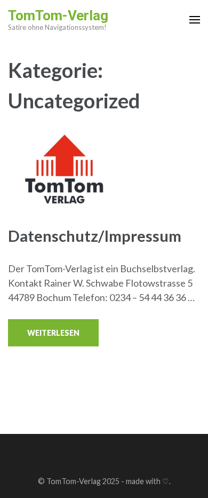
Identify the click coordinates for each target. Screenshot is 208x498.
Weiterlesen (53, 332)
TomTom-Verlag (58, 15)
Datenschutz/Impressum (94, 235)
